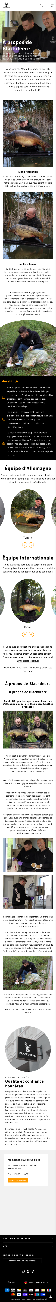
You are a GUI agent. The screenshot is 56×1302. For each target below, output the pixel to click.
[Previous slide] (24, 545)
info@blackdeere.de (28, 660)
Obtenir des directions (18, 1180)
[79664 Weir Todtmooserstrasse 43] (28, 1192)
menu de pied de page (17, 1238)
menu (6, 1246)
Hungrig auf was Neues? (19, 1255)
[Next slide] (31, 545)
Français (11, 1281)
